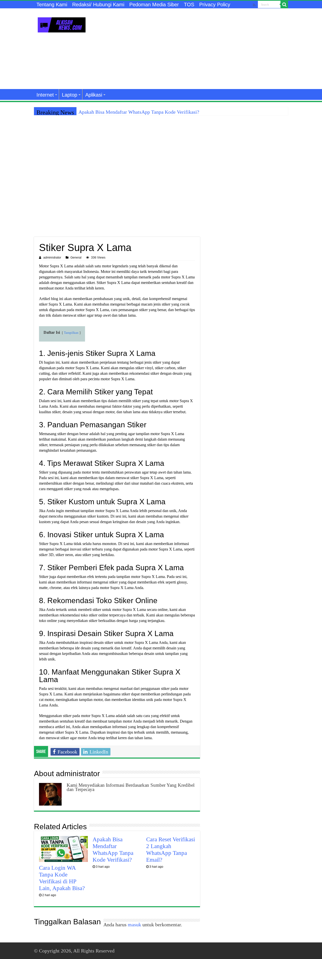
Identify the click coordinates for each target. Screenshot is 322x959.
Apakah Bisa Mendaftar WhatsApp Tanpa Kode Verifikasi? (138, 112)
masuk (134, 924)
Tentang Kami (51, 4)
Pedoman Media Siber (154, 4)
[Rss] (254, 5)
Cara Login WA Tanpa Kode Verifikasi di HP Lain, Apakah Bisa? (62, 877)
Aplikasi (93, 95)
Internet (45, 95)
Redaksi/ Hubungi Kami (98, 4)
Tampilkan (71, 333)
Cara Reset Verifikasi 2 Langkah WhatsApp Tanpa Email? (170, 849)
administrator (52, 257)
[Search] (284, 4)
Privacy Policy (214, 4)
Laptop (69, 95)
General (76, 257)
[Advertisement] (192, 49)
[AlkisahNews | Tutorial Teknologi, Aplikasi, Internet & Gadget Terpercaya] (62, 24)
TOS (189, 4)
